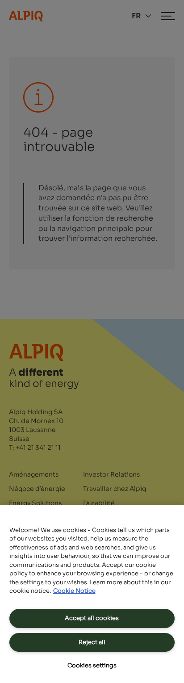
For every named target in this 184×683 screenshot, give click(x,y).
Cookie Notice (74, 591)
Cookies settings (92, 665)
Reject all (92, 642)
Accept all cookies (92, 618)
